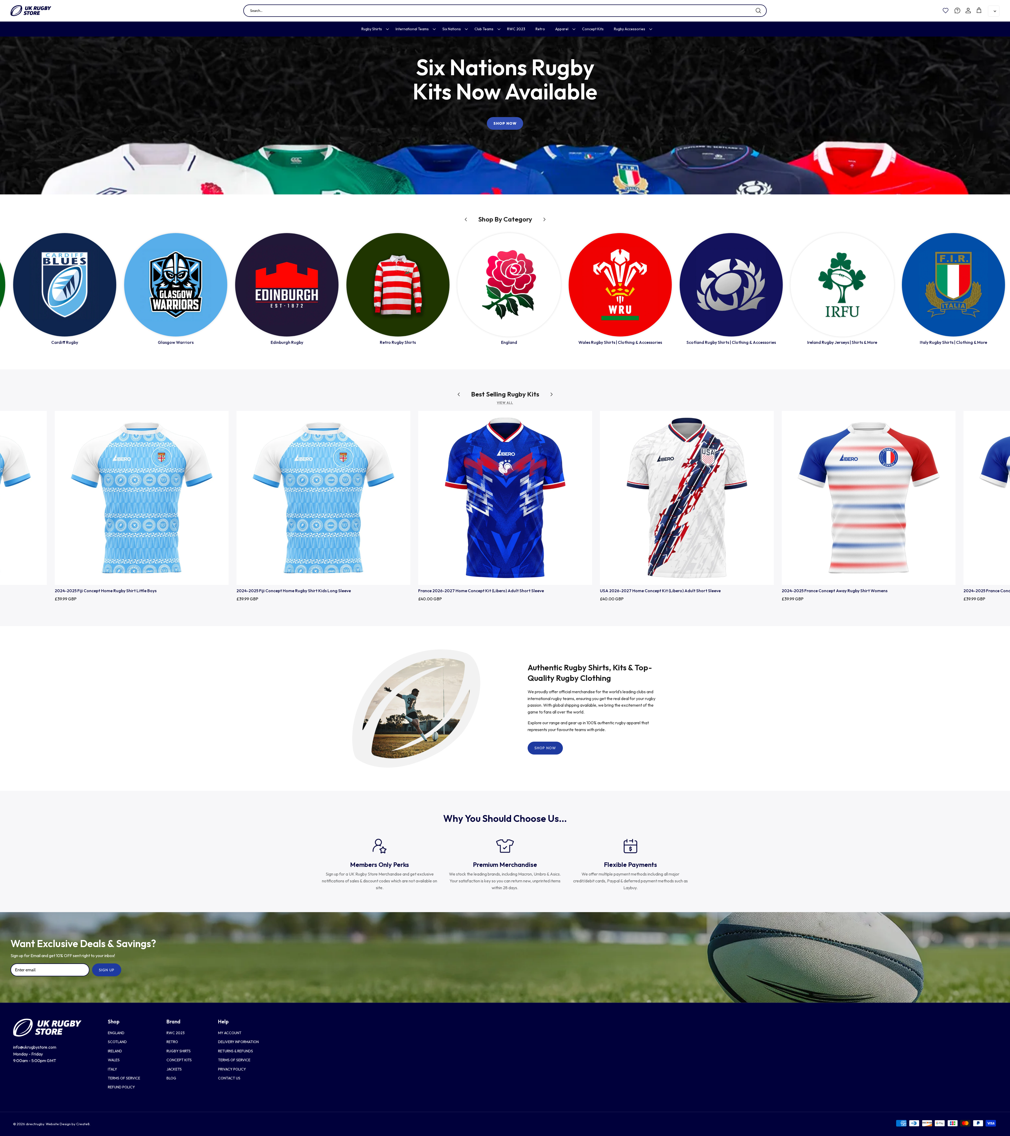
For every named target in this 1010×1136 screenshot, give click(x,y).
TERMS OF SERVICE (234, 1060)
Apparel (561, 29)
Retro (540, 29)
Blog (171, 1078)
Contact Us (229, 1078)
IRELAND (115, 1051)
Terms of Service (124, 1078)
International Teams (412, 29)
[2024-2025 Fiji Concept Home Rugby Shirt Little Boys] (142, 498)
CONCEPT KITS (179, 1060)
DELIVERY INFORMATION (238, 1041)
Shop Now (505, 123)
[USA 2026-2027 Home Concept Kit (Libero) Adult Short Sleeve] (687, 498)
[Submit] (758, 10)
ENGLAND (116, 1033)
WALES (114, 1060)
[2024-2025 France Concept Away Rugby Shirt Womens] (869, 498)
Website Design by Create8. (68, 1124)
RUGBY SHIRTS (178, 1051)
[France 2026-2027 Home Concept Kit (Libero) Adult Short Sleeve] (505, 498)
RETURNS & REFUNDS (235, 1051)
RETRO (172, 1041)
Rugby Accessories (629, 29)
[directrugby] (31, 10)
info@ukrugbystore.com (34, 1047)
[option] (505, 115)
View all (505, 403)
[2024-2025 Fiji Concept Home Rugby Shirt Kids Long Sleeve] (323, 498)
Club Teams (483, 29)
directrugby (35, 1124)
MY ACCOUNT (229, 1033)
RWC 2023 (516, 29)
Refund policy (121, 1087)
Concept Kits (593, 29)
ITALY (112, 1069)
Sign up (106, 970)
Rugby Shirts (371, 29)
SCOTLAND (117, 1041)
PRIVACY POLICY (232, 1069)
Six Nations (451, 29)
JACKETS (174, 1069)
